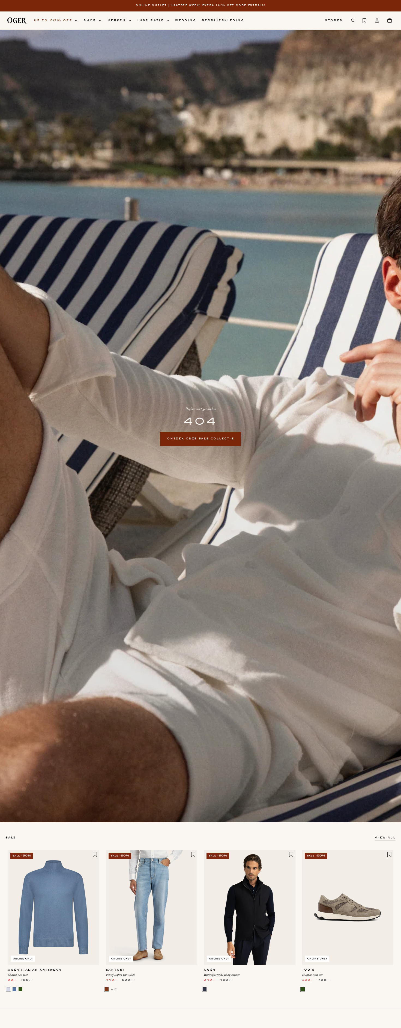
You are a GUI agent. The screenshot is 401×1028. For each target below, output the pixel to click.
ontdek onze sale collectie (200, 438)
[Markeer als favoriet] (94, 854)
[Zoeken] (353, 20)
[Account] (377, 20)
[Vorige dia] (16, 907)
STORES (333, 20)
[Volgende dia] (91, 907)
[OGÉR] (16, 20)
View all (385, 837)
